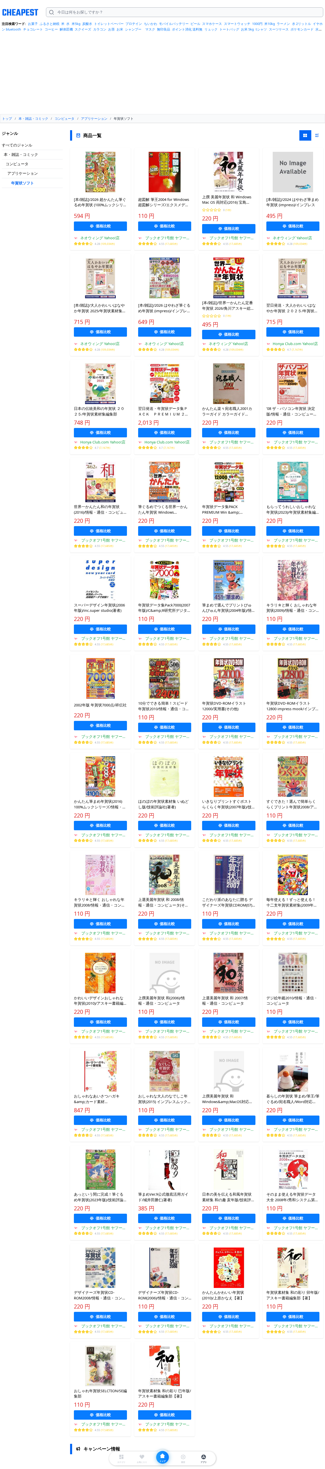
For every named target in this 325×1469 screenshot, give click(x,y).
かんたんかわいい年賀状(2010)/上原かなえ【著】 (225, 1295)
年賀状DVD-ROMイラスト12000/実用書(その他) (224, 706)
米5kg (76, 23)
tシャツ (261, 29)
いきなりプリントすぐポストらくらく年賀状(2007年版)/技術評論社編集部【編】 (227, 804)
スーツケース (279, 29)
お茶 (111, 29)
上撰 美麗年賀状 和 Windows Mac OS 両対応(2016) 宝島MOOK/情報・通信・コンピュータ (227, 199)
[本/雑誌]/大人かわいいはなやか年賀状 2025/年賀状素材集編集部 (100, 308)
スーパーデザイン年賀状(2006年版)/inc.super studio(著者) (99, 607)
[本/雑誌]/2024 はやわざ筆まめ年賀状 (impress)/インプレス (292, 202)
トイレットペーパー (109, 23)
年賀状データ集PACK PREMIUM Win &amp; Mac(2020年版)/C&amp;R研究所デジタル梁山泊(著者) (227, 509)
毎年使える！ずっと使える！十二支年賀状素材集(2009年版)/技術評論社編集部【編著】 (292, 902)
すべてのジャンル (17, 144)
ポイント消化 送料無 (187, 29)
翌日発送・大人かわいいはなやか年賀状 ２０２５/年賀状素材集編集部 (292, 308)
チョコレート (33, 29)
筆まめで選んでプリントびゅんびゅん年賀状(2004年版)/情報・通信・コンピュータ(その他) (227, 608)
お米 (120, 29)
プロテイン (133, 23)
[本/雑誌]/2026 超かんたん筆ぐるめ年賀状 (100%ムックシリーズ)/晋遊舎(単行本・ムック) (100, 202)
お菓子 (33, 23)
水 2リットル (301, 23)
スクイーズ (83, 29)
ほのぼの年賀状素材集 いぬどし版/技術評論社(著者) (163, 804)
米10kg (269, 23)
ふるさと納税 (49, 23)
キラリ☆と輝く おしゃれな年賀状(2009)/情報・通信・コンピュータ (291, 608)
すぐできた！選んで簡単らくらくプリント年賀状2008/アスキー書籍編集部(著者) (292, 804)
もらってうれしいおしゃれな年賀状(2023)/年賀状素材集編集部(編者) (291, 509)
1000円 (257, 23)
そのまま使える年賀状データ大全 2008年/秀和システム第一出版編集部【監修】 (292, 1197)
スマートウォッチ (237, 23)
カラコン (99, 29)
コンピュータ (17, 163)
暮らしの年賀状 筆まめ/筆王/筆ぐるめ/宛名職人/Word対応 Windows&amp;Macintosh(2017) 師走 (292, 1099)
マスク (150, 29)
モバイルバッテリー (174, 23)
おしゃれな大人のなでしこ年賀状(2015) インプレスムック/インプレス (163, 1099)
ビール (195, 23)
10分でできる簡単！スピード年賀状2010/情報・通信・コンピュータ (163, 706)
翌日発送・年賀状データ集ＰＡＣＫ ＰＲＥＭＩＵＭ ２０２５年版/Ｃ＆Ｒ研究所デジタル (163, 411)
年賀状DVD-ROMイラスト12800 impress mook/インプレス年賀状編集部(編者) (292, 706)
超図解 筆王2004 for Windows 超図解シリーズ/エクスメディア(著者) (163, 202)
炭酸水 (87, 23)
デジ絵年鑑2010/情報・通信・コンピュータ (292, 1000)
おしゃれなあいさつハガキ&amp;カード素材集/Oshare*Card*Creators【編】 (97, 1099)
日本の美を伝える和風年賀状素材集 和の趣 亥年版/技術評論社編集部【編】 (228, 1197)
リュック (211, 29)
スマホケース (212, 23)
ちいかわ (150, 23)
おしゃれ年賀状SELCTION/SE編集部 (100, 1393)
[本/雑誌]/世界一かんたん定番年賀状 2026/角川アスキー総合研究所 (228, 305)
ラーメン (283, 23)
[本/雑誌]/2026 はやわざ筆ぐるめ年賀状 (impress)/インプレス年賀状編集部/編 (164, 308)
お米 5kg (247, 29)
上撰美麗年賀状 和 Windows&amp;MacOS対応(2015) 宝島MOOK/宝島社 (225, 1099)
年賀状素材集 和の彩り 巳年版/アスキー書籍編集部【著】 (164, 1393)
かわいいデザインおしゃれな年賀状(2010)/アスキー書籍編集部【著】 (98, 1000)
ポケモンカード (302, 29)
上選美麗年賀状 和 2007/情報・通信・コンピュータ (225, 1000)
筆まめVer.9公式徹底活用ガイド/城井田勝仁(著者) (163, 1197)
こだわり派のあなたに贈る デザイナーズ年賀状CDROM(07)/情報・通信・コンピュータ (227, 902)
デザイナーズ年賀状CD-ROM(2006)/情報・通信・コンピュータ (163, 1295)
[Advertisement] (162, 74)
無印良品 (163, 29)
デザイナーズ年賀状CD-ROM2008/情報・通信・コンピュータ (100, 1295)
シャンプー (133, 29)
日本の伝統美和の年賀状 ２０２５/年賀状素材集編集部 (99, 411)
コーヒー (51, 29)
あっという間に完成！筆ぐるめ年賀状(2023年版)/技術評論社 (98, 1197)
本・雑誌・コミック (21, 154)
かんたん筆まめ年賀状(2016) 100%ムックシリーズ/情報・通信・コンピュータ (100, 804)
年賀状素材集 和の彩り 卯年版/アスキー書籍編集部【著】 (292, 1295)
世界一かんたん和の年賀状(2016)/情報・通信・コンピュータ (98, 509)
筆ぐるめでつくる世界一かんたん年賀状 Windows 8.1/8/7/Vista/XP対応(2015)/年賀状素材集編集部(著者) (163, 509)
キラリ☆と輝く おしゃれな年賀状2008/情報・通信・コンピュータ (99, 902)
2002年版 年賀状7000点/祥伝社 (100, 704)
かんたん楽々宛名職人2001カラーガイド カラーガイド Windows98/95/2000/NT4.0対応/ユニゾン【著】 (227, 411)
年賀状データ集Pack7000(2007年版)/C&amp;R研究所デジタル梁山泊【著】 (164, 608)
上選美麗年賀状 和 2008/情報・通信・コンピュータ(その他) (163, 902)
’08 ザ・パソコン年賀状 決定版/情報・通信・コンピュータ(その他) (291, 411)
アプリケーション (22, 173)
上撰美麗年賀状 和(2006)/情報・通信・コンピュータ (161, 1000)
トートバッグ (229, 29)
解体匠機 (66, 29)
